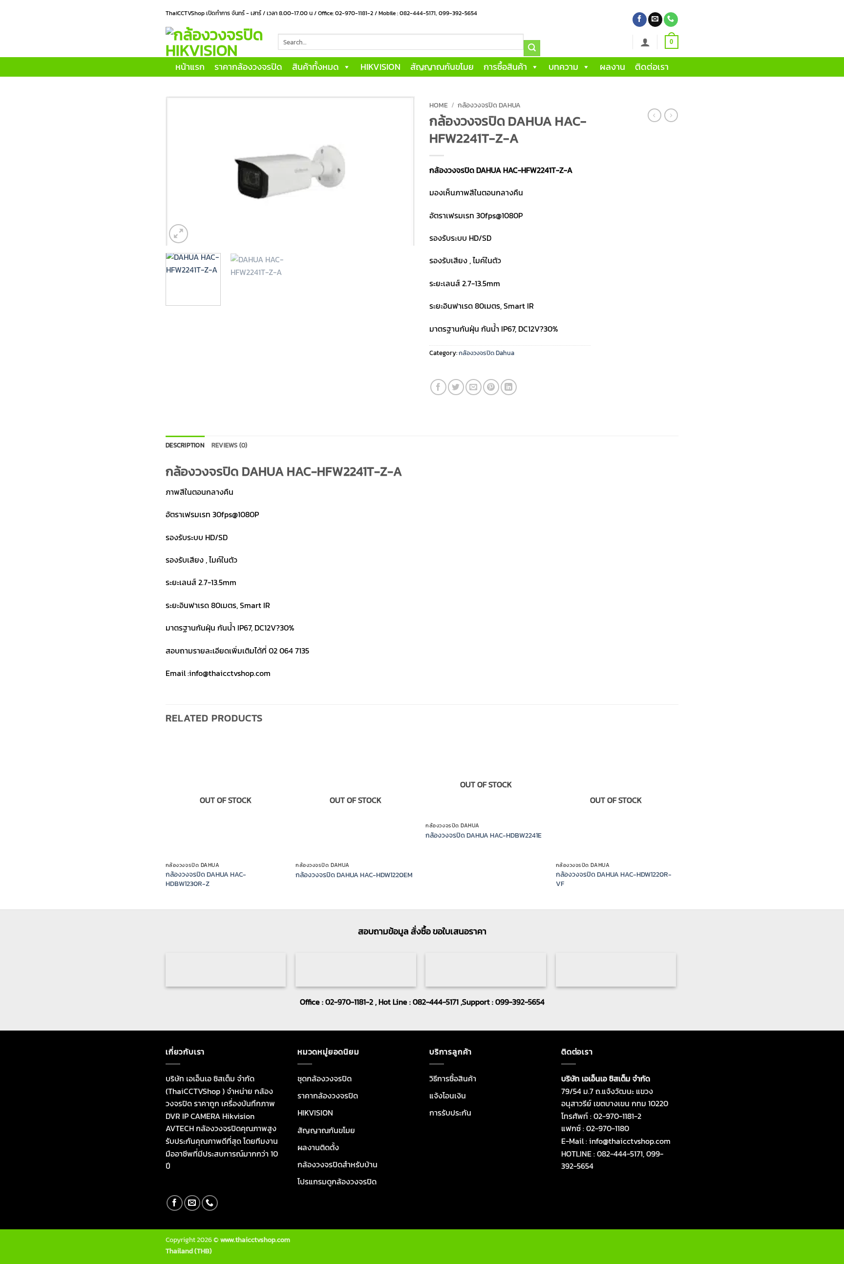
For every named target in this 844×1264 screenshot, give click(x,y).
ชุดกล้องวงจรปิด (324, 1078)
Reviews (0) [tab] (229, 445)
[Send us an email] (655, 19)
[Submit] (532, 48)
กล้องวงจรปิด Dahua (489, 105)
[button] (645, 42)
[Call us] (671, 19)
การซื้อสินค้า (505, 66)
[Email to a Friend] (473, 387)
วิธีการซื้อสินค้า (452, 1078)
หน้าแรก (190, 66)
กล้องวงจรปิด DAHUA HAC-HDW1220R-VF (614, 879)
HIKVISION (380, 66)
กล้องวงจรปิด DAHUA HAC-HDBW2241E (483, 835)
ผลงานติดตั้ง (318, 1147)
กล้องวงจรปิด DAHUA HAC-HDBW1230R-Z (206, 879)
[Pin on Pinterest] (491, 387)
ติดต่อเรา (652, 66)
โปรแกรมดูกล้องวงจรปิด (337, 1181)
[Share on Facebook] (438, 387)
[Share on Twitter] (456, 387)
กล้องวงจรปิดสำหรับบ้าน (337, 1164)
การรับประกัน (450, 1112)
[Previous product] (671, 115)
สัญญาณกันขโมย (442, 66)
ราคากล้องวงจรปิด (248, 66)
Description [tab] (185, 445)
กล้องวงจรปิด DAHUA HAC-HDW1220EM (354, 875)
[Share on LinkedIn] (509, 387)
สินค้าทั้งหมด (315, 66)
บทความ (563, 66)
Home (438, 105)
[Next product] (654, 115)
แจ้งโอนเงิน (447, 1095)
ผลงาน (612, 66)
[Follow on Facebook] (640, 19)
